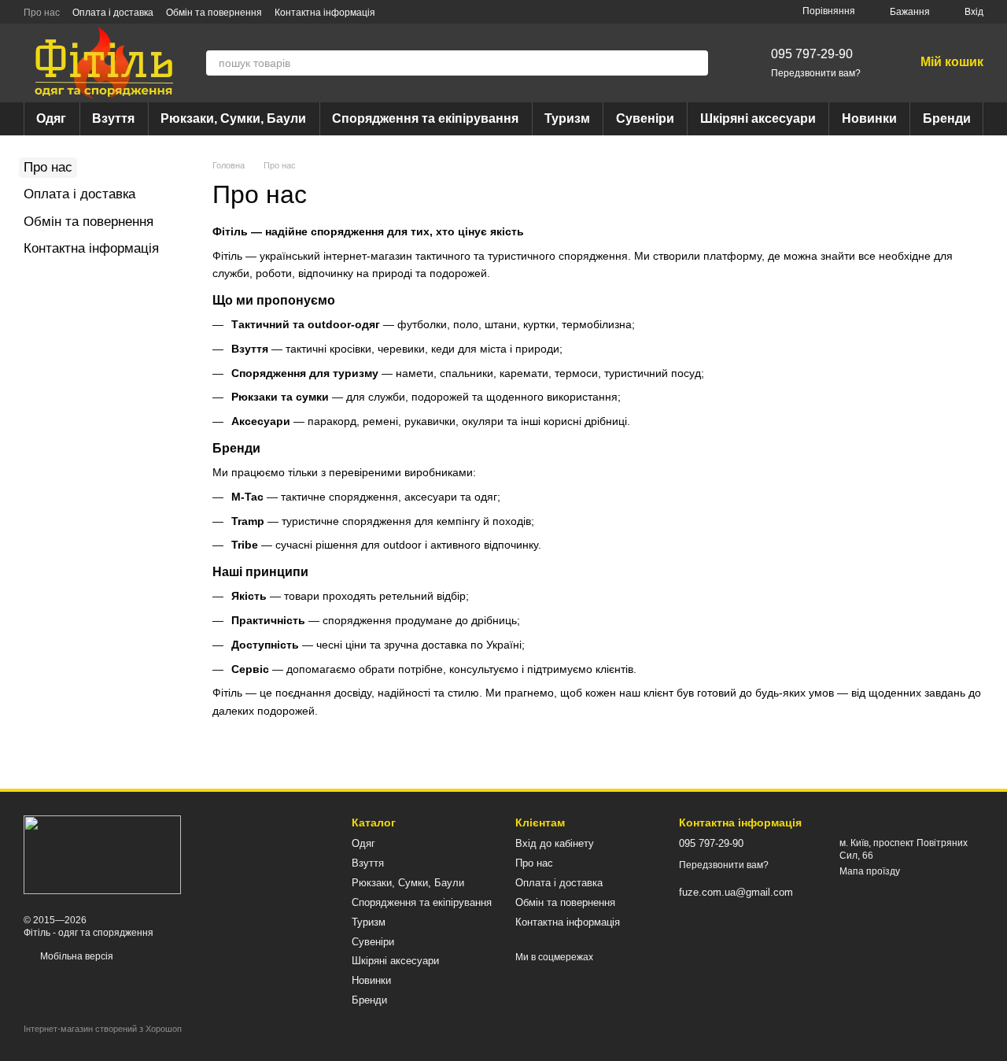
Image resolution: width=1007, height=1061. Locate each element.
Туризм (567, 118)
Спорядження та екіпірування (425, 118)
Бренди (947, 118)
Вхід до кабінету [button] (554, 843)
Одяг (51, 118)
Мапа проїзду (869, 871)
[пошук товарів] (695, 63)
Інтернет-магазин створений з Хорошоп (103, 1028)
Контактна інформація (325, 12)
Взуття (113, 118)
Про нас (42, 12)
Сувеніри (645, 118)
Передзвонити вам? (816, 73)
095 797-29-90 (812, 54)
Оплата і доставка (112, 12)
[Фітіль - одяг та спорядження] (102, 854)
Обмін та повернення (214, 12)
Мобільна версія (75, 956)
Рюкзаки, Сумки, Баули (233, 118)
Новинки (869, 118)
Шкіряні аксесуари (758, 118)
